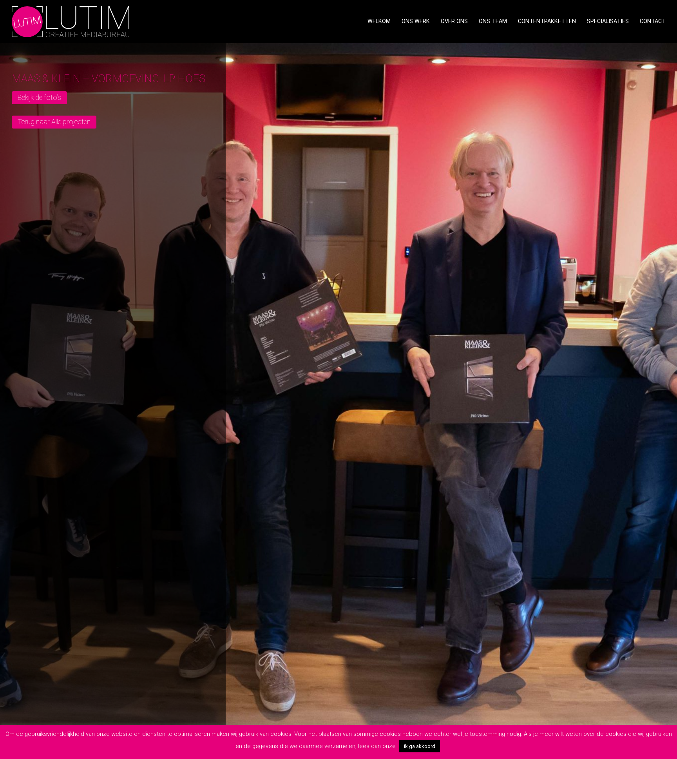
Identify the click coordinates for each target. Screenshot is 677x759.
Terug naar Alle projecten (54, 122)
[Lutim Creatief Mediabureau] (70, 21)
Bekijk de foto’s (39, 97)
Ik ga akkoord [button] (419, 746)
